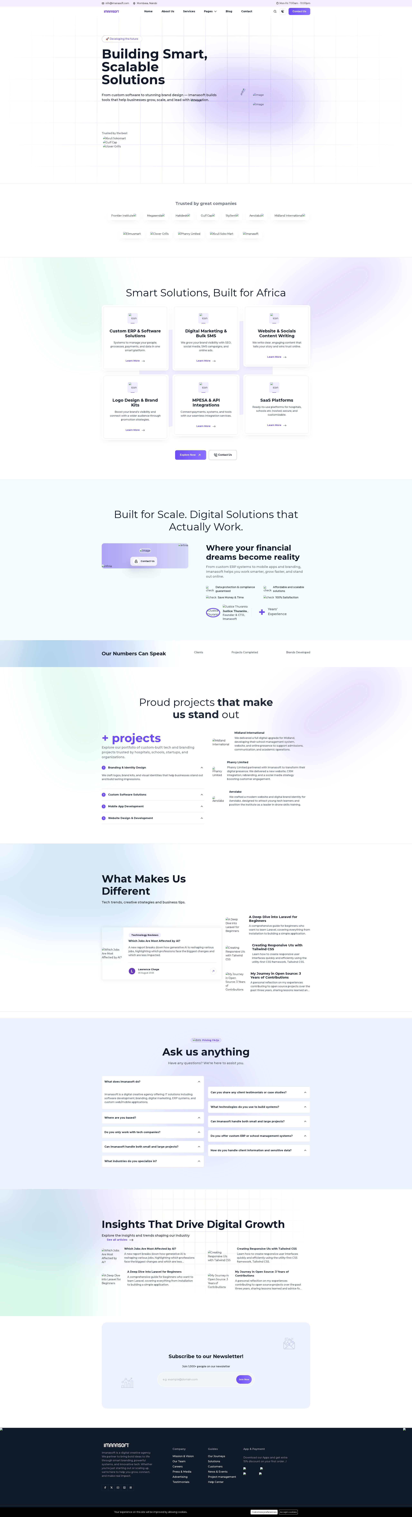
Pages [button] (208, 11)
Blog (229, 11)
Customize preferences (264, 1512)
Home (148, 11)
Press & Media (182, 1471)
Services (189, 11)
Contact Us (299, 11)
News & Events (218, 1471)
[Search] (275, 11)
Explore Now (188, 454)
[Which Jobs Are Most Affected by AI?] (143, 971)
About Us (168, 11)
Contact (246, 11)
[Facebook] (105, 1487)
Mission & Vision (183, 1456)
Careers (178, 1466)
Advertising (180, 1476)
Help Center (216, 1482)
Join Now (244, 1379)
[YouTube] (118, 1487)
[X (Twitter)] (111, 1487)
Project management (222, 1476)
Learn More (133, 360)
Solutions (214, 1461)
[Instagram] (124, 1487)
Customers (215, 1466)
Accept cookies (288, 1512)
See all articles (117, 1239)
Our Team (179, 1461)
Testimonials (181, 1482)
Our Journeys (216, 1456)
